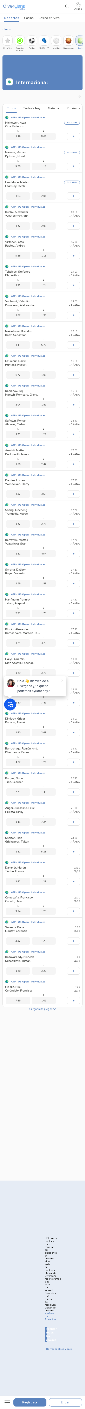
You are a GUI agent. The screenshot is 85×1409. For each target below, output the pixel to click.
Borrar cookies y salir (59, 1349)
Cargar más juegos (41, 1009)
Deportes (11, 18)
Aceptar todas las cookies (46, 1334)
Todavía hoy (31, 108)
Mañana (53, 108)
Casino (29, 18)
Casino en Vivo (49, 18)
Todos (11, 108)
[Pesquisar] (67, 7)
